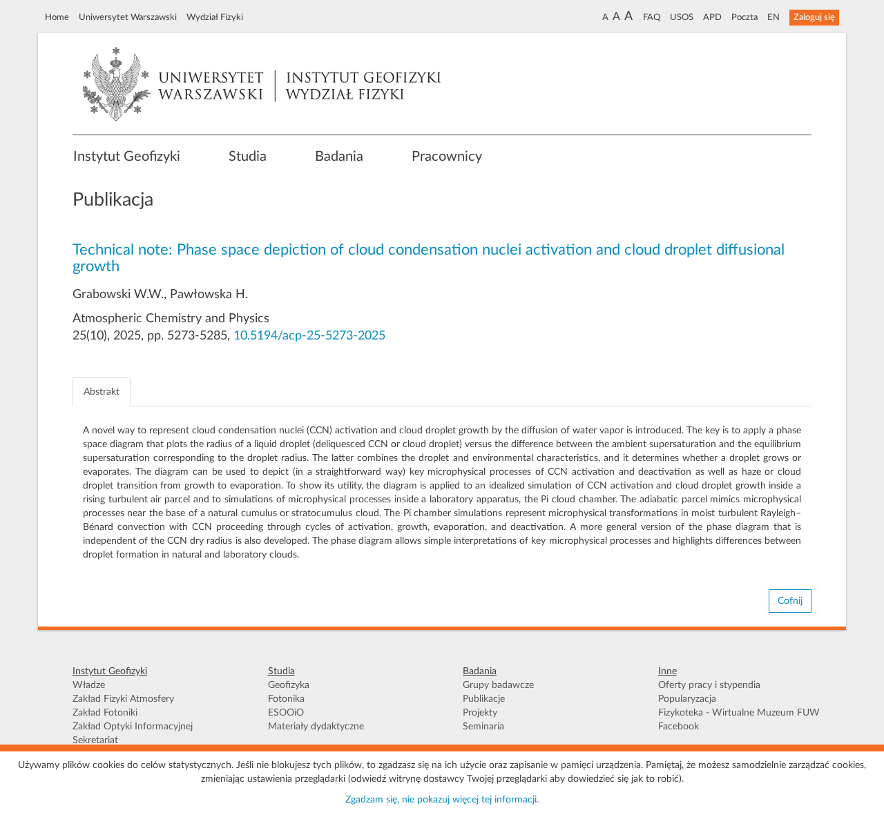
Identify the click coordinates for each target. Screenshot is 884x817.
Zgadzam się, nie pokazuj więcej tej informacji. (442, 800)
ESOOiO (286, 713)
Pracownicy (447, 157)
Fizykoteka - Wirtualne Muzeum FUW (739, 713)
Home (57, 17)
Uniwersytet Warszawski (128, 17)
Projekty (480, 713)
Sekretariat (95, 740)
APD (712, 17)
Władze (89, 685)
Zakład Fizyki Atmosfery (123, 699)
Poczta (744, 17)
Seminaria (483, 726)
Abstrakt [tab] (101, 392)
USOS (681, 17)
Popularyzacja (687, 699)
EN (773, 17)
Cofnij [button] (790, 601)
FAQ (651, 17)
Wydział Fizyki (214, 17)
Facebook (678, 726)
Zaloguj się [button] (814, 17)
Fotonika (286, 699)
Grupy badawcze (498, 685)
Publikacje (484, 699)
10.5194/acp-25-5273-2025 (309, 336)
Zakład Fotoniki (105, 713)
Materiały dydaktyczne (316, 726)
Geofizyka (288, 685)
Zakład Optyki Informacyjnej (133, 726)
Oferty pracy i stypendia (709, 685)
